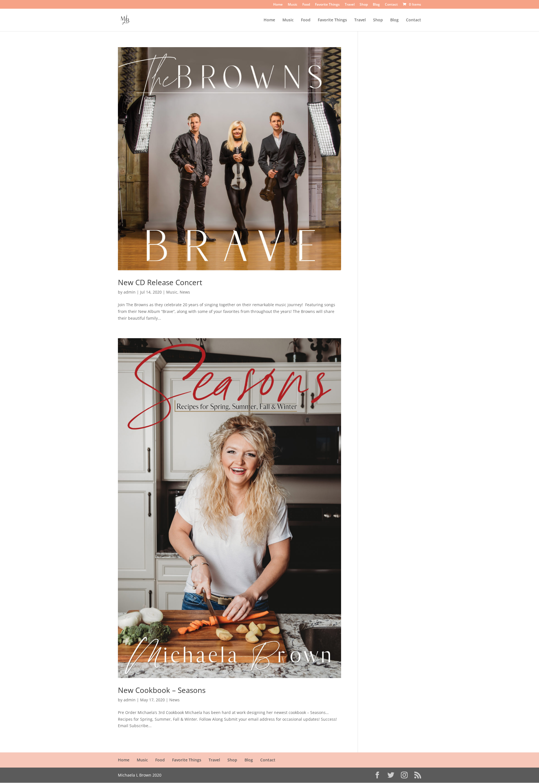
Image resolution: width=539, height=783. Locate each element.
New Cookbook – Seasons (161, 690)
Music (292, 5)
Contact (391, 5)
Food (306, 5)
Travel (350, 5)
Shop (364, 5)
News (185, 292)
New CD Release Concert (160, 282)
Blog (376, 5)
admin (130, 292)
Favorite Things (327, 5)
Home (278, 5)
